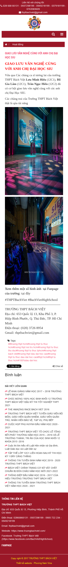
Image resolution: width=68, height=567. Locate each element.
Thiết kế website (24, 563)
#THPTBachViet (16, 300)
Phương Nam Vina (43, 563)
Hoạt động (17, 44)
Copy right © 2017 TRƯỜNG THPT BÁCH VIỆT (34, 558)
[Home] (34, 23)
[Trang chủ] (5, 44)
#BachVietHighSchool (43, 300)
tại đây (25, 293)
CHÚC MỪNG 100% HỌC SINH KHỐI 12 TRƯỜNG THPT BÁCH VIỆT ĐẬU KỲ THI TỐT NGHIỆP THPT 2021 (33, 402)
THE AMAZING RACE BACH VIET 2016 (28, 409)
